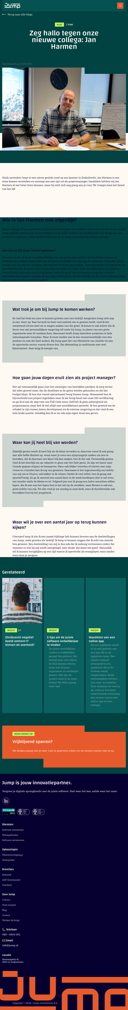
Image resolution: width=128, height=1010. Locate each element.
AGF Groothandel (11, 879)
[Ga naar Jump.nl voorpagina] (12, 5)
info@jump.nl (10, 945)
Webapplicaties (10, 835)
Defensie (6, 874)
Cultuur (6, 899)
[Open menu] (120, 6)
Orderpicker (8, 860)
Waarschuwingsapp (12, 854)
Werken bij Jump (11, 920)
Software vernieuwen (13, 840)
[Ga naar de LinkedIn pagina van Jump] (64, 801)
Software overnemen (13, 829)
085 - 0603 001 (11, 934)
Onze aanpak (9, 904)
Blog (4, 910)
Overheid (7, 885)
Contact (6, 915)
